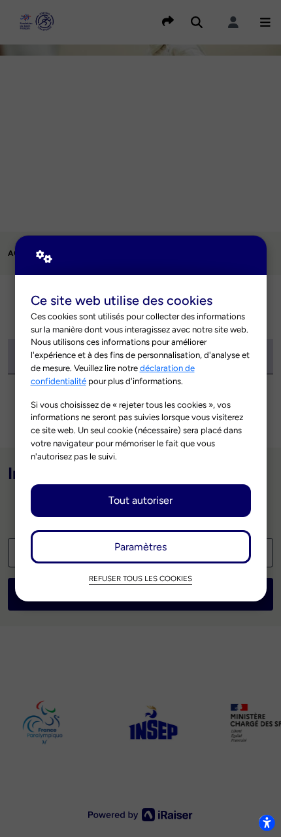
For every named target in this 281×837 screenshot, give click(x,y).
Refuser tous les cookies (140, 578)
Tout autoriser (140, 500)
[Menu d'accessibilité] (266, 822)
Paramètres (140, 547)
